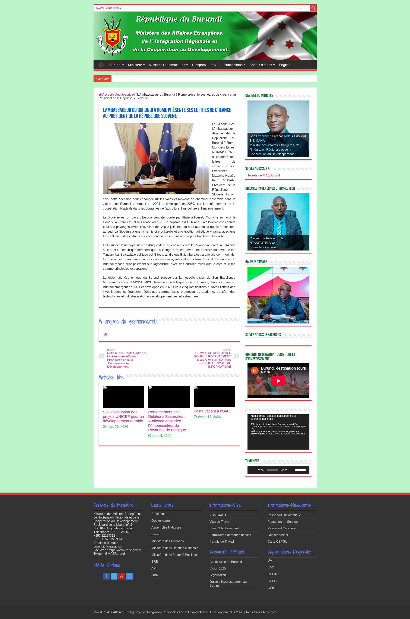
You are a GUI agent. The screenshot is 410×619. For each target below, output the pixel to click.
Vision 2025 (217, 568)
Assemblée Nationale (166, 527)
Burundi (115, 65)
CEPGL (273, 581)
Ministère (135, 65)
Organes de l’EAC (158, 8)
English (284, 65)
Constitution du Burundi (225, 562)
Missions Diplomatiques (167, 65)
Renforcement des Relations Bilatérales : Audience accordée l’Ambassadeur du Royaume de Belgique (167, 421)
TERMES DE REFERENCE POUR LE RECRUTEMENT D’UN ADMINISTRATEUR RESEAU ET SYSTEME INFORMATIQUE (212, 358)
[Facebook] (106, 576)
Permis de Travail (221, 541)
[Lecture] (253, 470)
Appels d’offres (260, 65)
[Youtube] (121, 576)
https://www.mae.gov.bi (125, 550)
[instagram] (129, 576)
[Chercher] (313, 8)
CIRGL (272, 588)
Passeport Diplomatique (284, 515)
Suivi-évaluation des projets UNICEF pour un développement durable (123, 416)
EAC (271, 567)
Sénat (155, 534)
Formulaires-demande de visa (230, 535)
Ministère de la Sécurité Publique (174, 554)
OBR (154, 575)
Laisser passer (278, 535)
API (154, 568)
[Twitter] (114, 576)
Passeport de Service (283, 521)
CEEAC (273, 574)
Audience (119, 78)
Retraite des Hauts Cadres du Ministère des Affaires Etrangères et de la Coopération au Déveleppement (127, 358)
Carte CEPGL (277, 541)
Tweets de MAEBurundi (263, 175)
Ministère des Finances (167, 541)
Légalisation (217, 575)
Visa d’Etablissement (224, 528)
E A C (215, 65)
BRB (154, 561)
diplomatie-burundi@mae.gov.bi (108, 544)
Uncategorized (125, 94)
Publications (233, 65)
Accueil (101, 64)
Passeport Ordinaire (282, 528)
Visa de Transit (219, 521)
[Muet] (292, 470)
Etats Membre (135, 8)
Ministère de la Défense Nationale (174, 548)
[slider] (301, 469)
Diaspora (199, 65)
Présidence (159, 514)
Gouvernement (161, 520)
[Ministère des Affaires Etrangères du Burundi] (205, 36)
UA (270, 560)
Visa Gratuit (217, 515)
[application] (278, 432)
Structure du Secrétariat (186, 8)
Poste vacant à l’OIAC (212, 411)
